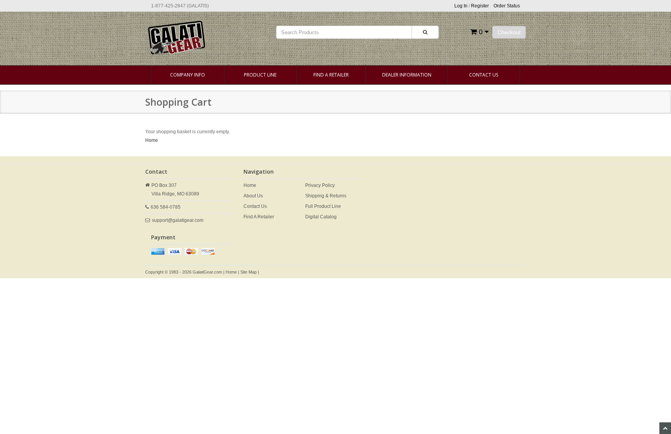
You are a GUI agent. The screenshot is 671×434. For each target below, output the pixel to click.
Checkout (509, 32)
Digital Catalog (321, 217)
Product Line (260, 74)
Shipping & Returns (325, 196)
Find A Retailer (331, 74)
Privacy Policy (320, 185)
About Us (253, 196)
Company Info (187, 74)
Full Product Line (323, 206)
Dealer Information (406, 74)
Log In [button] (461, 6)
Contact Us (483, 74)
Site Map (248, 272)
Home (151, 140)
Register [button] (480, 6)
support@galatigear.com (177, 220)
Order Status (507, 6)
